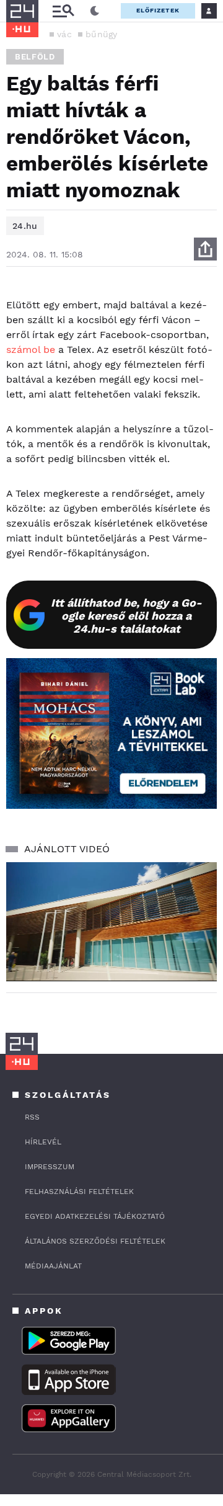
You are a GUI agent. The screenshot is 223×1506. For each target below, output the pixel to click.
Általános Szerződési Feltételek (95, 1241)
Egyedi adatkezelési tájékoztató (95, 1216)
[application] (111, 921)
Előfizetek (158, 10)
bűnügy (101, 34)
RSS (32, 1117)
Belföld (35, 56)
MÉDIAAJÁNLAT (53, 1266)
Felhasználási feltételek (79, 1191)
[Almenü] (63, 11)
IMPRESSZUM (49, 1166)
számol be (30, 349)
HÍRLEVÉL (43, 1142)
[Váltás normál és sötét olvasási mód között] (94, 11)
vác (64, 34)
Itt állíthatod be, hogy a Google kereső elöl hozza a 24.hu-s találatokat (126, 615)
